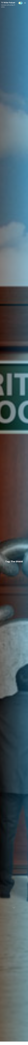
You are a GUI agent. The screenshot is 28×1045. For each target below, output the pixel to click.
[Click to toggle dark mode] (20, 3)
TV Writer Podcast (8, 2)
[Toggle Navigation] (25, 2)
